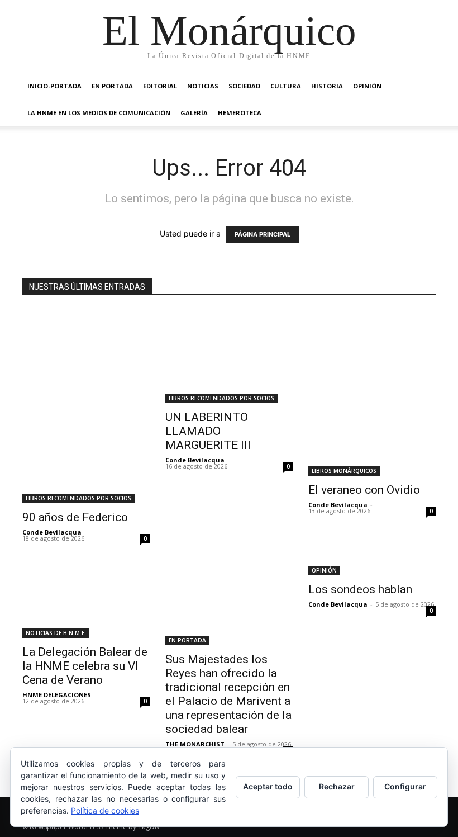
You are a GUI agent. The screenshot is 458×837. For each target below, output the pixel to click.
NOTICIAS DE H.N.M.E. (56, 633)
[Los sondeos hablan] (372, 569)
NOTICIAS (202, 86)
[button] (422, 86)
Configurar (405, 786)
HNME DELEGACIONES (56, 695)
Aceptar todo (268, 786)
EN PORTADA (112, 86)
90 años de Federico (75, 517)
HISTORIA (327, 86)
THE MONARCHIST (195, 744)
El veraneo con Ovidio (364, 489)
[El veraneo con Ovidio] (372, 393)
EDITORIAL (160, 86)
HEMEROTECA (239, 112)
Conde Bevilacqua (52, 532)
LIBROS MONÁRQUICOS (344, 471)
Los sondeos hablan (360, 589)
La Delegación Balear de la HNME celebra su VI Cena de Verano (84, 666)
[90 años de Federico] (86, 406)
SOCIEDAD (244, 86)
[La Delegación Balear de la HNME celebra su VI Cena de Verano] (86, 601)
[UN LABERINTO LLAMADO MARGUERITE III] (229, 356)
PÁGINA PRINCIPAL (262, 234)
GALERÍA (194, 112)
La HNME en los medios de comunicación (98, 112)
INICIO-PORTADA (54, 86)
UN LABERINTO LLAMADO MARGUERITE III (208, 431)
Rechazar (337, 786)
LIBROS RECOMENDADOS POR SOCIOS (78, 498)
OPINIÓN (367, 86)
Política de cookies (105, 810)
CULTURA (285, 86)
